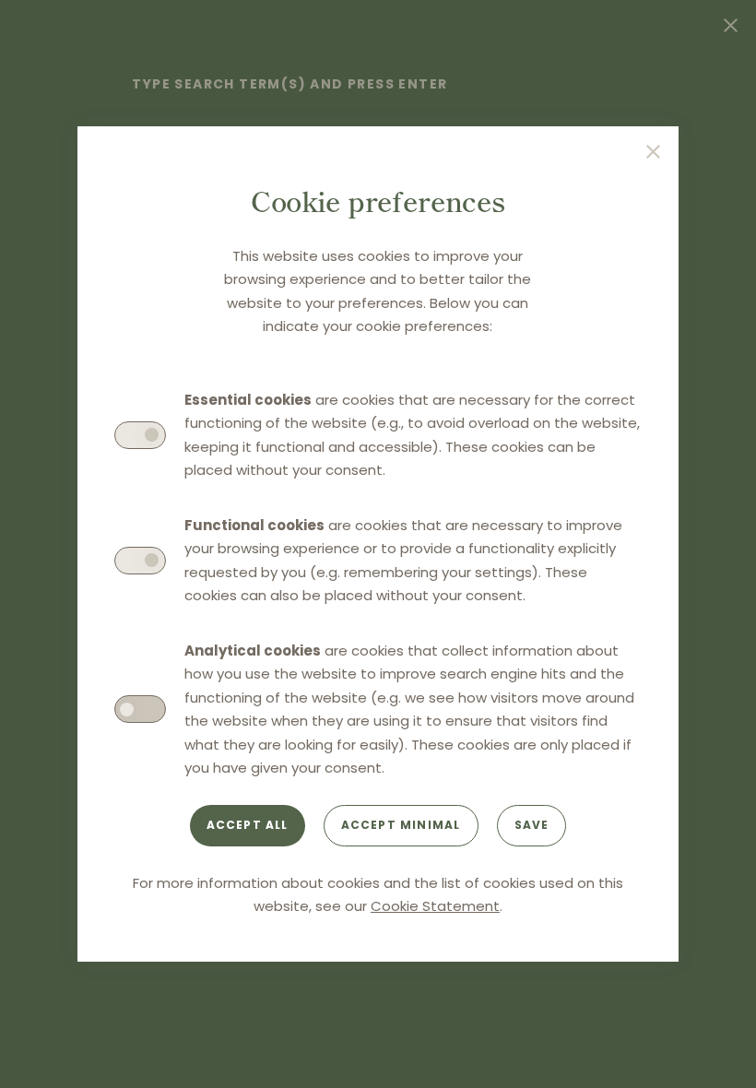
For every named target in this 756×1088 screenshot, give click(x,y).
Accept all (248, 825)
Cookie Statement (435, 906)
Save (531, 825)
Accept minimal (401, 825)
